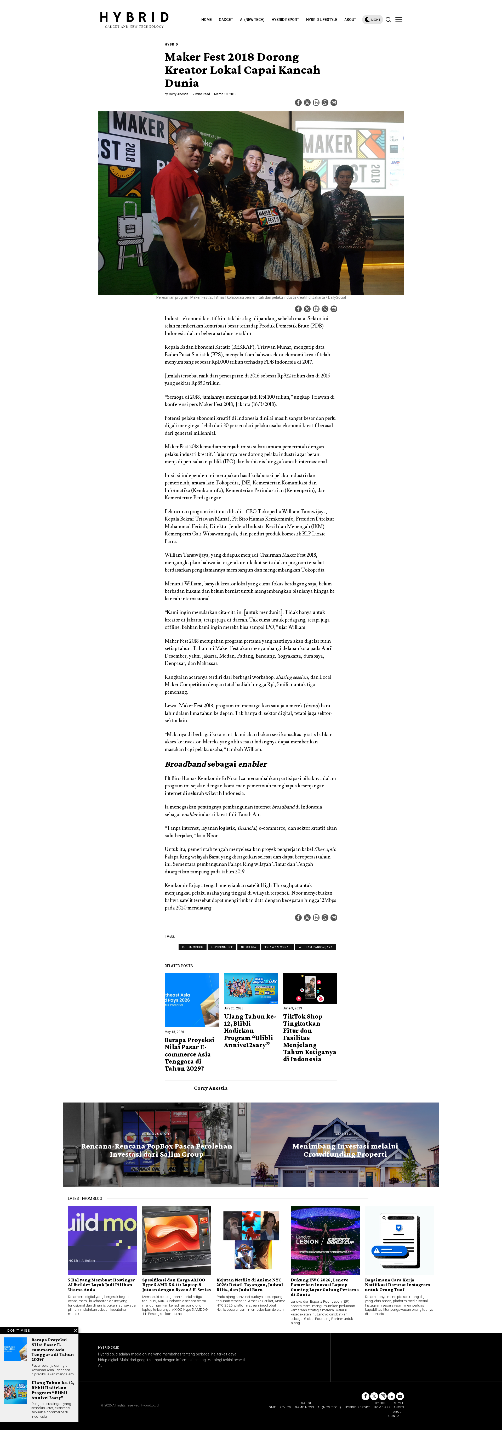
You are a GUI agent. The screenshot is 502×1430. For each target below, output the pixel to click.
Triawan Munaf (277, 947)
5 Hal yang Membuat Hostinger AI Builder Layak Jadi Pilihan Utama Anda (101, 1285)
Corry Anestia (179, 94)
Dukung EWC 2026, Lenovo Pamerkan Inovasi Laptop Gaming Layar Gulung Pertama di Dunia (325, 1287)
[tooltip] (298, 102)
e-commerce (192, 947)
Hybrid (171, 44)
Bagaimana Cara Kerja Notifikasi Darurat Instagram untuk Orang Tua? (397, 1285)
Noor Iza (248, 947)
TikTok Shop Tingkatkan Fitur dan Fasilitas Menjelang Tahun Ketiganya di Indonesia (309, 1038)
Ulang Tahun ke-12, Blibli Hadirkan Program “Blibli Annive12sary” (250, 1030)
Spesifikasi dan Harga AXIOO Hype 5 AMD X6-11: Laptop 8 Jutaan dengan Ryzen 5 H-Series (176, 1285)
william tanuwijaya (316, 947)
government (222, 947)
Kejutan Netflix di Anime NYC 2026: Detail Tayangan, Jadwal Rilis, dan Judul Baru (249, 1285)
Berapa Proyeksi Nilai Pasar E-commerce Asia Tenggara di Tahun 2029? (189, 1054)
